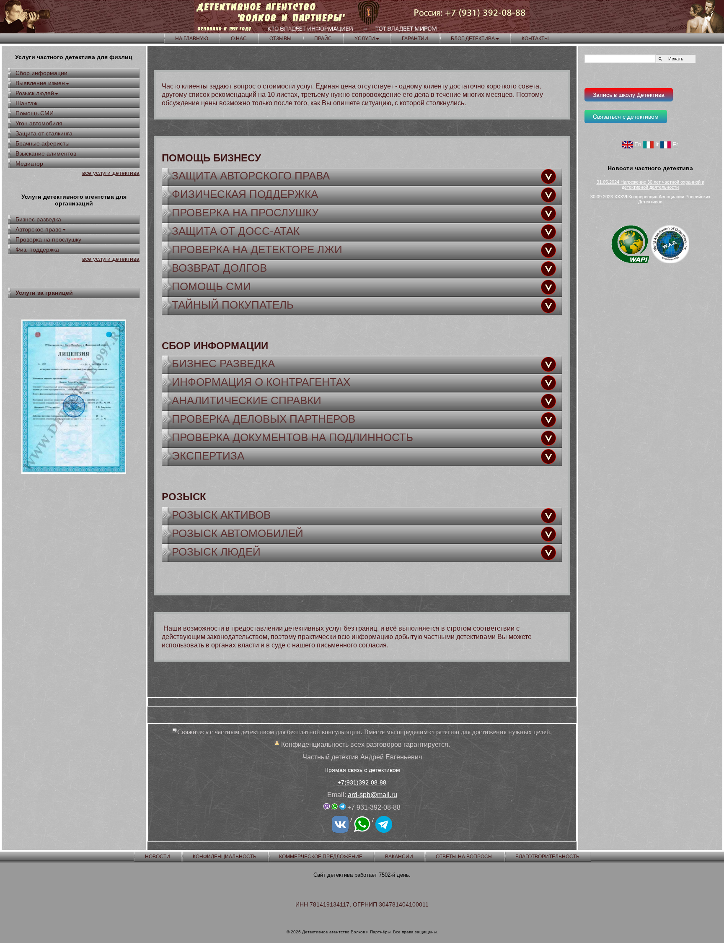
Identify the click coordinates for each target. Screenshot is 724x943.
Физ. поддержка (37, 249)
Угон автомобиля (39, 123)
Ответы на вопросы (464, 857)
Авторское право (39, 229)
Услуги (364, 39)
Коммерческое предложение (320, 857)
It (656, 144)
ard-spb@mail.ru (372, 794)
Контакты (535, 39)
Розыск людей (35, 93)
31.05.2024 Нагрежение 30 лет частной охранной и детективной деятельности (650, 184)
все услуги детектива (111, 172)
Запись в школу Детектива (629, 94)
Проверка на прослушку (48, 239)
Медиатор (29, 163)
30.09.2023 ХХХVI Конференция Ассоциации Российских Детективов (650, 199)
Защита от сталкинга (44, 133)
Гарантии (415, 39)
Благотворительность (547, 857)
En (637, 144)
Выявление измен (40, 83)
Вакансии (399, 857)
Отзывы (280, 39)
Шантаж (26, 103)
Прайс (323, 39)
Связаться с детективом (626, 116)
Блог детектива (473, 39)
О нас (239, 39)
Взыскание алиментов (46, 153)
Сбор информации (41, 73)
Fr (674, 144)
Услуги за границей (44, 292)
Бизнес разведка (38, 219)
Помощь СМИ (35, 113)
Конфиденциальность (224, 857)
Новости (157, 857)
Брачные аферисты (43, 143)
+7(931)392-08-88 (362, 782)
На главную (191, 39)
